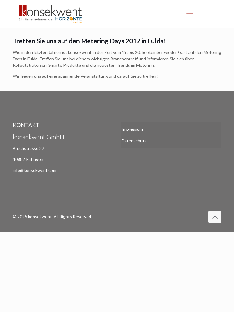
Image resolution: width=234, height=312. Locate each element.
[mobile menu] (190, 14)
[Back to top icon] (214, 217)
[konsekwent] (50, 13)
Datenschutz (134, 140)
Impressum (132, 129)
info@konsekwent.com (34, 170)
